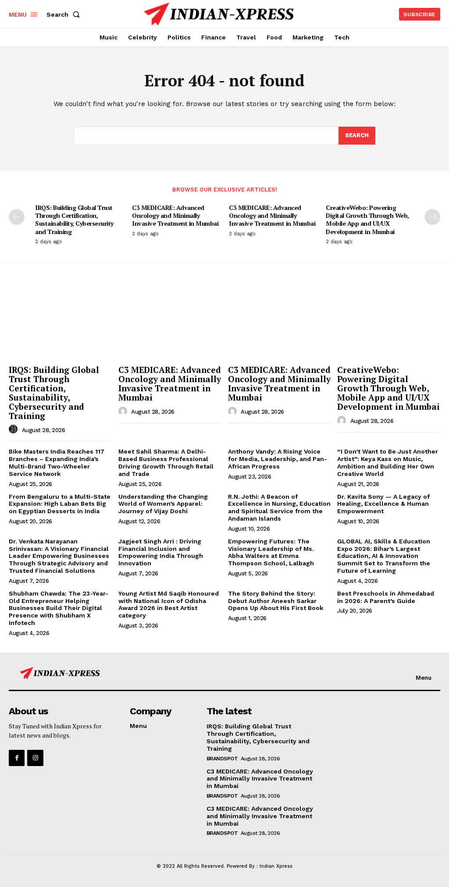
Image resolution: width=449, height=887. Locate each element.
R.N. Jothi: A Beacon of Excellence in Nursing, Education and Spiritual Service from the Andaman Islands (279, 507)
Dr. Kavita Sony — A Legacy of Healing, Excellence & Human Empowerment (383, 504)
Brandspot (222, 759)
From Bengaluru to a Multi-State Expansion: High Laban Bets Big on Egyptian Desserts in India (59, 504)
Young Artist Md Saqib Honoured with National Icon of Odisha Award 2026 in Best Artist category (168, 604)
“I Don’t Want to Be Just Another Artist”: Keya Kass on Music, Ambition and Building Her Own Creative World (387, 462)
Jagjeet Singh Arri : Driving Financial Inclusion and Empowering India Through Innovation (160, 552)
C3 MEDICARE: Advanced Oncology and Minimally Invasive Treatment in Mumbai (175, 215)
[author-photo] (14, 429)
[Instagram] (35, 758)
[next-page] (432, 217)
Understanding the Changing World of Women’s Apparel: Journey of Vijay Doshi (163, 504)
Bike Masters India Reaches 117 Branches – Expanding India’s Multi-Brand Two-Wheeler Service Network (56, 462)
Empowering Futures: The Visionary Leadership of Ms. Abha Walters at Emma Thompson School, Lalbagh (271, 552)
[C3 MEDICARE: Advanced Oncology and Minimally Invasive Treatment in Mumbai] (169, 323)
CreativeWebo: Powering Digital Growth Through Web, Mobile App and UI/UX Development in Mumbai (367, 219)
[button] (64, 14)
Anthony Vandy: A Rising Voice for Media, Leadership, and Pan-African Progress (277, 459)
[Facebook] (17, 758)
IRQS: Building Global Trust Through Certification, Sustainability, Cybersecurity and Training (74, 219)
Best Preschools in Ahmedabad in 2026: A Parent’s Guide (385, 597)
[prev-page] (17, 217)
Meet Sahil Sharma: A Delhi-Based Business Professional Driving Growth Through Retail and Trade (166, 462)
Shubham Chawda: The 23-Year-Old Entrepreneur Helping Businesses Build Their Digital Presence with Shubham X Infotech (58, 608)
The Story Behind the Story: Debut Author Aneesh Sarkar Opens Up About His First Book (275, 601)
